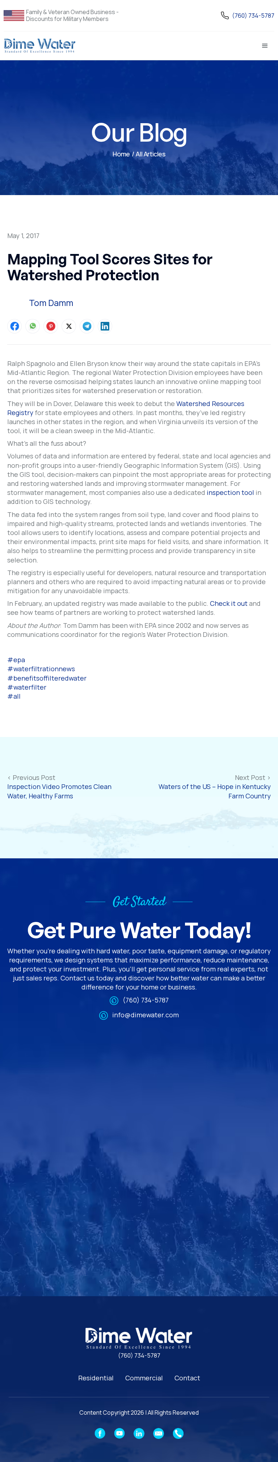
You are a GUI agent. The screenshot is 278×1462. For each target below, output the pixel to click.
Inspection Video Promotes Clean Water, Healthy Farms (59, 791)
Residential (96, 1377)
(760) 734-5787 (146, 1000)
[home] (40, 46)
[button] (265, 45)
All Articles (150, 154)
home (121, 154)
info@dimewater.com (145, 1014)
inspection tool (230, 492)
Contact (187, 1377)
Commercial (144, 1377)
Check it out (229, 603)
